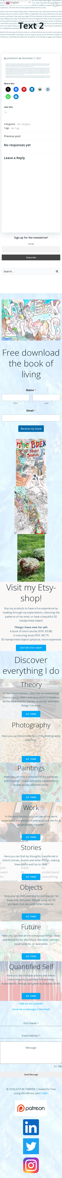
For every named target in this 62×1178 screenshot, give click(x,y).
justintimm (12, 58)
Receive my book (31, 428)
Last (46, 403)
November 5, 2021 (31, 58)
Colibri (44, 1093)
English (14, 2)
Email (31, 243)
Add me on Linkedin (31, 1003)
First (15, 403)
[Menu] (55, 4)
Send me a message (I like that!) (31, 1009)
